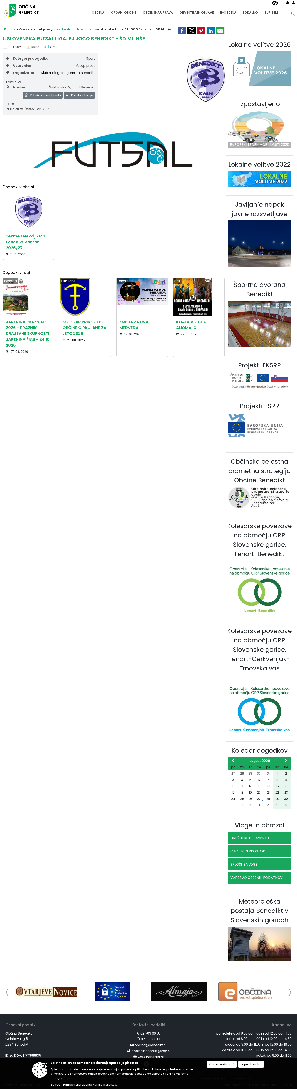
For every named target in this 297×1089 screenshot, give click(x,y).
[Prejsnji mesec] (233, 760)
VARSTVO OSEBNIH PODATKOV (256, 877)
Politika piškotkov (104, 1084)
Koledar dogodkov (68, 29)
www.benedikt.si (151, 1057)
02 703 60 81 (150, 1039)
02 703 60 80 (150, 1033)
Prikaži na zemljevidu (45, 95)
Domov (9, 29)
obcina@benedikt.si (150, 1045)
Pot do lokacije (81, 95)
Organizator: (24, 72)
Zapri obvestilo (251, 1064)
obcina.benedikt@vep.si (151, 1051)
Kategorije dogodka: (31, 58)
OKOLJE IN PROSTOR (247, 851)
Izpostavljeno (259, 104)
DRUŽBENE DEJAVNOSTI (250, 837)
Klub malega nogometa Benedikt (68, 72)
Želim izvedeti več (221, 1064)
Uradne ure (281, 1025)
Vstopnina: (22, 65)
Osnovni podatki (20, 1025)
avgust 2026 (259, 760)
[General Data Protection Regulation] (112, 991)
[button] (7, 992)
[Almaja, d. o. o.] (179, 991)
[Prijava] (293, 2)
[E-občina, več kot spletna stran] (245, 991)
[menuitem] (98, 11)
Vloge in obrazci (259, 825)
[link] (182, 30)
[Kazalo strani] (287, 2)
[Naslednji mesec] (286, 760)
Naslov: (19, 87)
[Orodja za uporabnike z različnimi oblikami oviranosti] (275, 3)
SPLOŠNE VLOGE (244, 864)
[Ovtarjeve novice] (46, 991)
